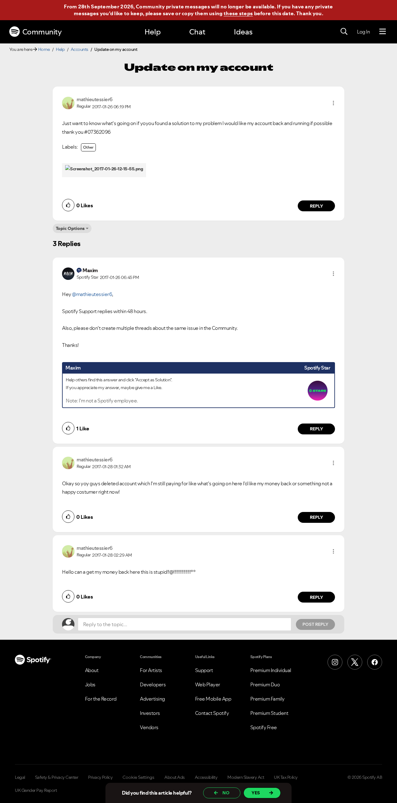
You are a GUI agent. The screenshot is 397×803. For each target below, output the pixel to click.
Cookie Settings (138, 777)
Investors (150, 713)
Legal (20, 777)
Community (42, 32)
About (92, 670)
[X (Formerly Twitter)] (354, 662)
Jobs (90, 684)
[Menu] (382, 31)
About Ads (174, 777)
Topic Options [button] (70, 228)
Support (204, 670)
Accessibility (206, 777)
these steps (238, 13)
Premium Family (267, 698)
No (226, 793)
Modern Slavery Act (245, 777)
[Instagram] (335, 662)
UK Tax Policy (286, 777)
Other (88, 147)
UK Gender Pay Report (36, 790)
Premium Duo (265, 684)
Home (44, 49)
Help (153, 32)
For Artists (151, 670)
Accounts (79, 49)
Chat (197, 32)
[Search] (344, 32)
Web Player (207, 684)
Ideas (243, 32)
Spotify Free (263, 727)
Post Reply (315, 624)
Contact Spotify (212, 713)
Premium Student (269, 713)
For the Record (101, 698)
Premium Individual (270, 670)
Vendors (149, 727)
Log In (363, 31)
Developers (153, 684)
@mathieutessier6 (92, 294)
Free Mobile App (213, 698)
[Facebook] (374, 662)
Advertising (152, 698)
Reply (316, 206)
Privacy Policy (100, 777)
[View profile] (68, 102)
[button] (333, 103)
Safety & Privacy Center (56, 777)
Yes (256, 793)
